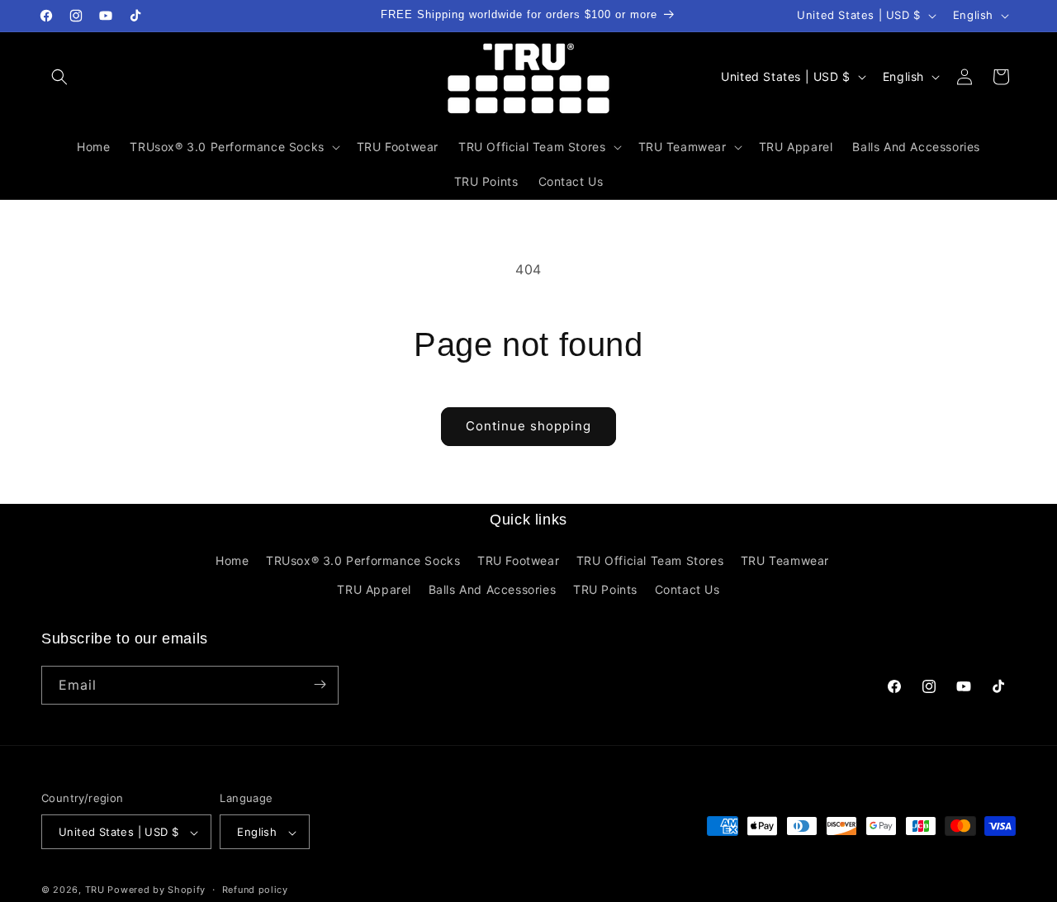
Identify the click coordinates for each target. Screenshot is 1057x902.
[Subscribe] (319, 684)
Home (232, 560)
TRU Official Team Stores (649, 560)
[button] (59, 77)
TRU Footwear (518, 560)
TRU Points (605, 590)
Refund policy (255, 889)
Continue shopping (528, 426)
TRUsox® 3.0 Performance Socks (363, 560)
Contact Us (687, 590)
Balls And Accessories (493, 590)
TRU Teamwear (785, 560)
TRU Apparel (374, 590)
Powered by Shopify (156, 890)
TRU (95, 890)
